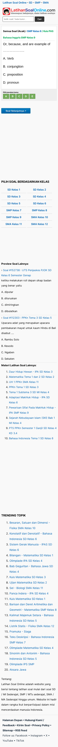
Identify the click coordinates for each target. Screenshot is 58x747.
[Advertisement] (29, 146)
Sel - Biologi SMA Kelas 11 (26, 588)
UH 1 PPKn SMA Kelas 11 (24, 382)
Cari (40, 19)
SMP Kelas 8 (39, 210)
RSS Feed (21, 730)
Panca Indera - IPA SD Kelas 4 (29, 593)
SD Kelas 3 (13, 196)
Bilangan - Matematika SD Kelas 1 (31, 555)
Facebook (21, 735)
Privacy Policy (40, 725)
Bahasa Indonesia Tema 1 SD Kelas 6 (31, 438)
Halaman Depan (12, 720)
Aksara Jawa (18, 669)
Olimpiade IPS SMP (22, 664)
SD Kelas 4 (39, 196)
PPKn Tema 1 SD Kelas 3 (24, 387)
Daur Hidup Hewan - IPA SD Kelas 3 (31, 371)
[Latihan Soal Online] (29, 11)
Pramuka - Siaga (20, 631)
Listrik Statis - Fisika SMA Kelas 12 (32, 626)
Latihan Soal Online (14, 2)
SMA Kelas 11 (13, 224)
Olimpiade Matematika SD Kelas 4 (31, 647)
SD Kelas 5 (13, 203)
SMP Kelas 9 (34, 31)
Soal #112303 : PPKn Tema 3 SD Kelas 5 (27, 317)
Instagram (37, 735)
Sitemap (8, 730)
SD (30, 2)
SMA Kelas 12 (39, 224)
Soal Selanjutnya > (16, 111)
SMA (46, 2)
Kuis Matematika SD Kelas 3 (28, 577)
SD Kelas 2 (39, 189)
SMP (37, 2)
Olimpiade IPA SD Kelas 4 (26, 560)
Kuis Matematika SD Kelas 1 (27, 598)
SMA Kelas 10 (39, 217)
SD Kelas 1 (13, 189)
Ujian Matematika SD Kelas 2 (28, 582)
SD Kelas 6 (39, 203)
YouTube (8, 740)
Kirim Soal (23, 725)
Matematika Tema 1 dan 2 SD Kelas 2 (31, 376)
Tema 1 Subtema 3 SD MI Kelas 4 (29, 392)
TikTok (20, 740)
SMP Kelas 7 (13, 210)
